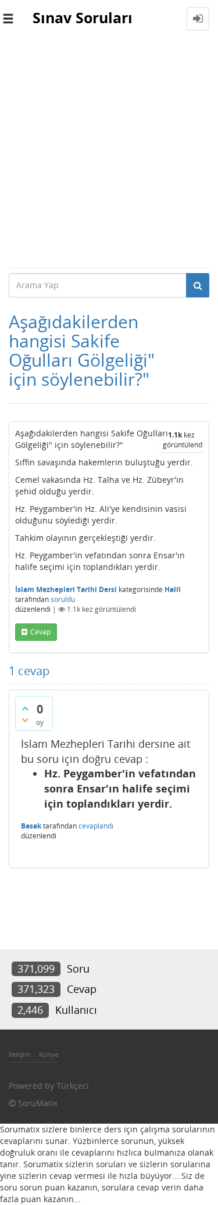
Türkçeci (72, 1085)
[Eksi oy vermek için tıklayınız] (25, 720)
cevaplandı (95, 826)
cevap (40, 632)
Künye (48, 1054)
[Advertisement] (109, 152)
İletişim (19, 1054)
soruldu (63, 599)
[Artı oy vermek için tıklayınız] (25, 708)
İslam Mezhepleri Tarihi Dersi (66, 589)
